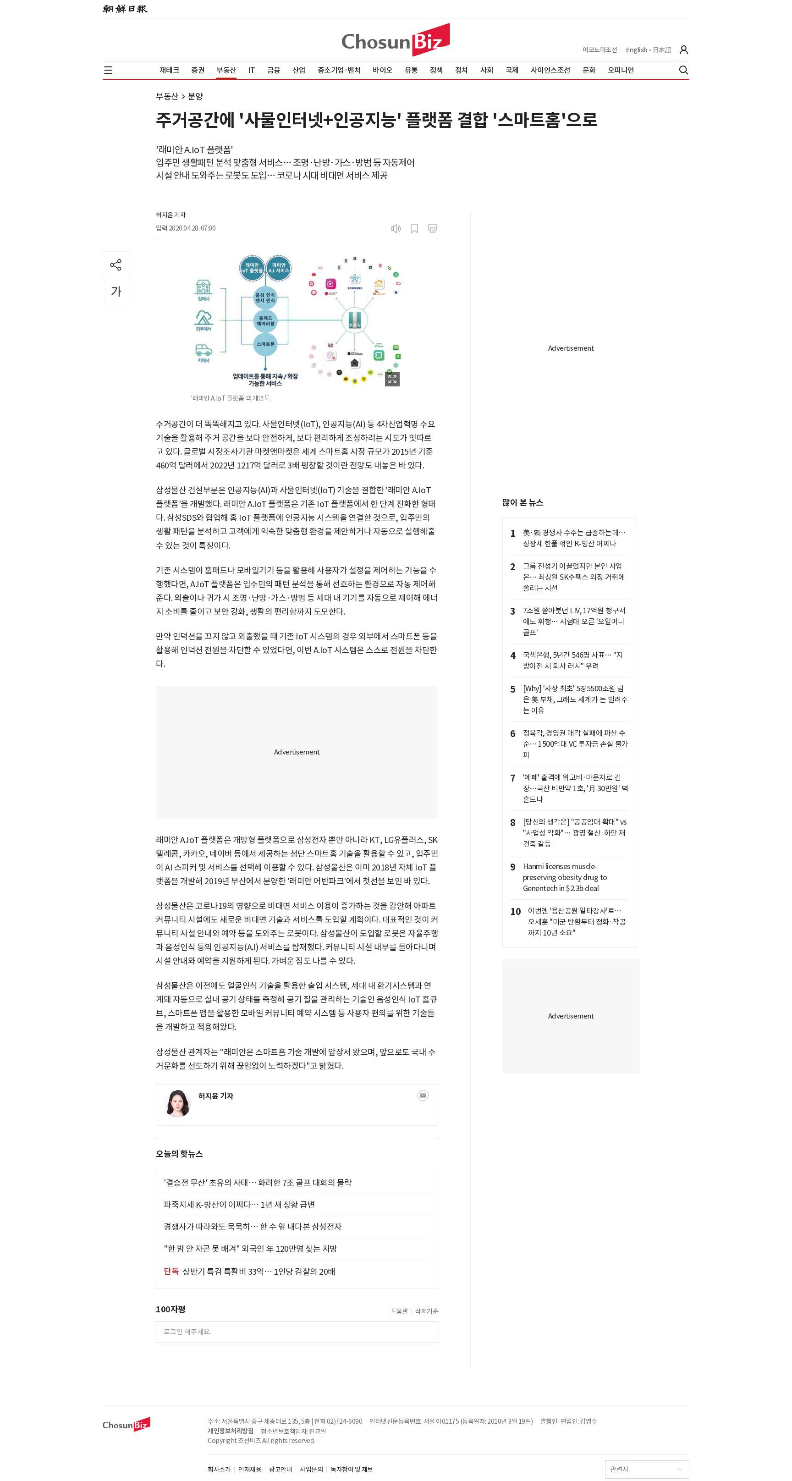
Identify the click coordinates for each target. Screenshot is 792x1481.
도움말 (399, 1311)
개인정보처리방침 (230, 1431)
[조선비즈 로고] (396, 40)
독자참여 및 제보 (351, 1469)
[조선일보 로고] (125, 9)
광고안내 (280, 1469)
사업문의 (311, 1469)
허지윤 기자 (171, 215)
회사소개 (219, 1469)
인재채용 (249, 1469)
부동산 (167, 96)
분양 (195, 96)
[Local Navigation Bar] (108, 70)
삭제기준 (426, 1311)
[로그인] (683, 49)
